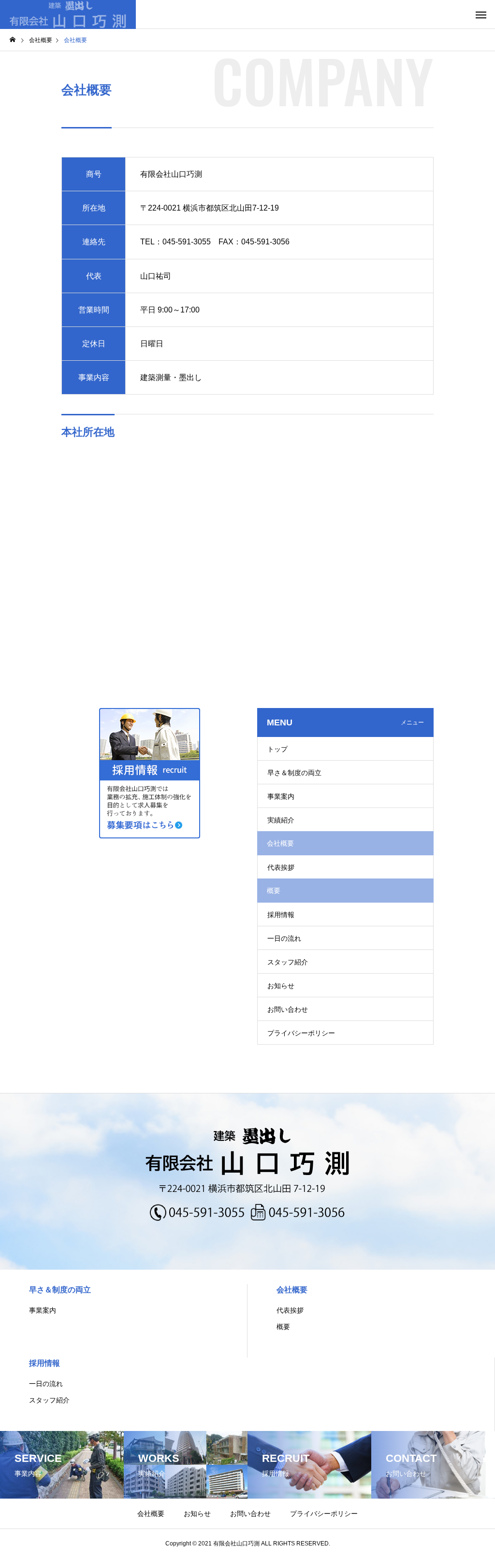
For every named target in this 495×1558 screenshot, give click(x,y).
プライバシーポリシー (301, 1033)
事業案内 (280, 796)
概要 (283, 1327)
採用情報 (280, 915)
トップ (277, 749)
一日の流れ (284, 938)
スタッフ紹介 (287, 962)
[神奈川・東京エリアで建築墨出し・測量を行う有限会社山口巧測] (68, 14)
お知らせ (280, 986)
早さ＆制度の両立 (294, 773)
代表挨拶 (280, 867)
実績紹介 (280, 820)
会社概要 (292, 1290)
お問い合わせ (287, 1009)
